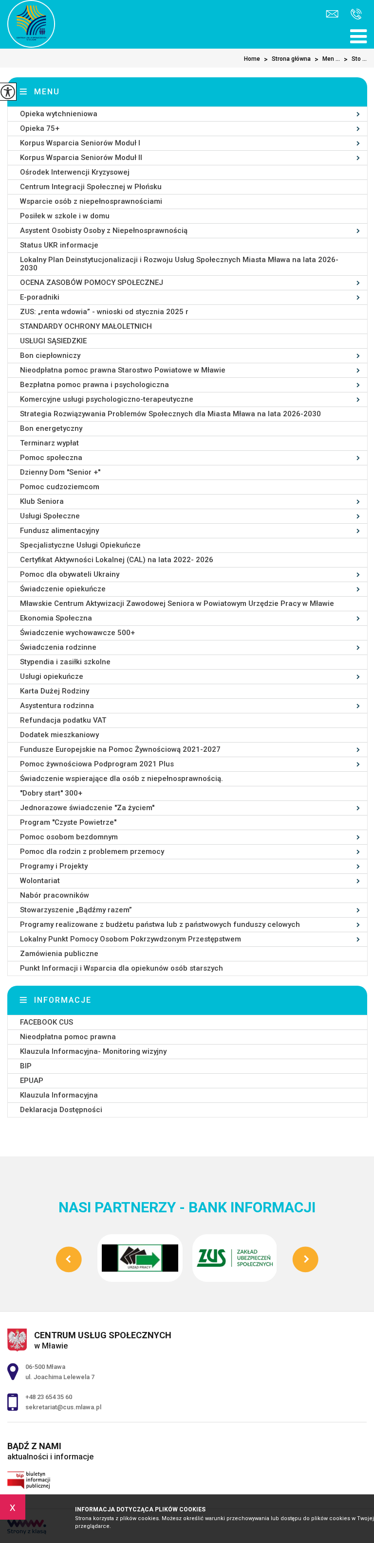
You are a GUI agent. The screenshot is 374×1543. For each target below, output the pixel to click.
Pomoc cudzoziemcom (59, 486)
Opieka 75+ (39, 128)
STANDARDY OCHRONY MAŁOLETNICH (86, 326)
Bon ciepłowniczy (50, 355)
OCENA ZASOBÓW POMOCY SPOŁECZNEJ (91, 282)
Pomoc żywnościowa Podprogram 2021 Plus (97, 764)
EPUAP (31, 1080)
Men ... (327, 59)
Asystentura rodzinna (57, 705)
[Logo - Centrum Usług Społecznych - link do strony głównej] (31, 24)
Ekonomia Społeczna (56, 618)
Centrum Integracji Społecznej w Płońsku (91, 186)
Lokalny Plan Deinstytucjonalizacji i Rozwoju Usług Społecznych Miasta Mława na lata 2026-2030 (179, 263)
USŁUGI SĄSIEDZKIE (53, 341)
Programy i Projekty (54, 866)
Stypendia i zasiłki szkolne (65, 661)
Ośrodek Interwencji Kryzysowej (75, 172)
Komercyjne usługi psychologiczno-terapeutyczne (106, 399)
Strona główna (287, 59)
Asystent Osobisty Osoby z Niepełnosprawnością (103, 230)
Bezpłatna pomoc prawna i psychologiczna (94, 384)
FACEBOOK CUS (46, 1022)
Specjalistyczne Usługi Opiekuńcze (80, 545)
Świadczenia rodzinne (58, 647)
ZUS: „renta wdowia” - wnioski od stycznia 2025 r (104, 311)
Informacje (63, 1000)
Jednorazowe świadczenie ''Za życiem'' (87, 807)
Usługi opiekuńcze (51, 676)
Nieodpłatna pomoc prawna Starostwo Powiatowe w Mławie (122, 370)
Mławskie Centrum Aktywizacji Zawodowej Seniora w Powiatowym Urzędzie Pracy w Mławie (177, 603)
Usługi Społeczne (50, 516)
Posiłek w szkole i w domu (65, 216)
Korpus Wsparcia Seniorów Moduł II (81, 157)
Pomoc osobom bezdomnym (69, 837)
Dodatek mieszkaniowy (59, 734)
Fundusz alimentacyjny (59, 530)
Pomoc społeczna (51, 457)
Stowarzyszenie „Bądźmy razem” (76, 909)
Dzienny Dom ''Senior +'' (60, 472)
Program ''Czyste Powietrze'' (68, 822)
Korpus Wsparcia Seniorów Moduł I (80, 143)
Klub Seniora (42, 501)
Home (252, 59)
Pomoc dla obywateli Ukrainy (69, 574)
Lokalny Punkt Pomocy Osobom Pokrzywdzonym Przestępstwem (130, 939)
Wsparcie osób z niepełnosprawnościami (91, 201)
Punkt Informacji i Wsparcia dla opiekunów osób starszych (121, 968)
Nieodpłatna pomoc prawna (68, 1036)
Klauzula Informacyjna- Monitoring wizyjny (93, 1051)
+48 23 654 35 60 (354, 15)
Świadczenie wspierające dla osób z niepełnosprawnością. (121, 778)
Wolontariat (40, 880)
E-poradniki (39, 297)
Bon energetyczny (51, 428)
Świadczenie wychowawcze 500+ (77, 632)
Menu (47, 91)
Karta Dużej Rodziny (54, 691)
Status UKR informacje (59, 245)
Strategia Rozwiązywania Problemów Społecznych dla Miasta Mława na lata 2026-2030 (170, 413)
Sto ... (355, 59)
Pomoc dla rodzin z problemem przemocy (92, 851)
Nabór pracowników (54, 895)
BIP (26, 1066)
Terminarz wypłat (49, 443)
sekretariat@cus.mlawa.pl (333, 15)
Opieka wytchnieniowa (58, 113)
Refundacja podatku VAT (63, 720)
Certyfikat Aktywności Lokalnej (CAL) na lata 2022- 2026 (116, 559)
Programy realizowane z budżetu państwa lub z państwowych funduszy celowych (160, 924)
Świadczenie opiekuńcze (63, 589)
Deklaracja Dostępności (61, 1109)
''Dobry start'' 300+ (51, 793)
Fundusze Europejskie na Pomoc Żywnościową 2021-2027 (120, 749)
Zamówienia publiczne (59, 953)
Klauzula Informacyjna (59, 1095)
